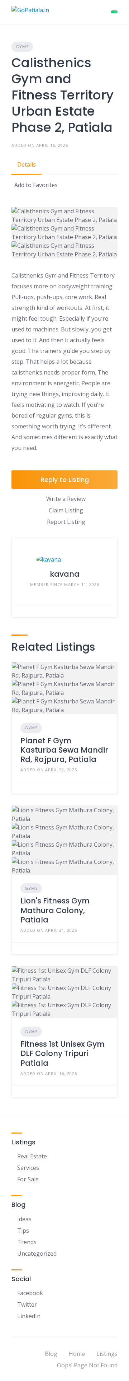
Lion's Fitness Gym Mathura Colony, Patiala (55, 910)
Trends (27, 1242)
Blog (51, 1354)
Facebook (30, 1293)
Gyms (22, 46)
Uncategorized (37, 1253)
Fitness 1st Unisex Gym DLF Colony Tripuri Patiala (62, 1053)
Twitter (27, 1304)
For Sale (28, 1179)
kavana (65, 574)
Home (77, 1354)
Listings (107, 1354)
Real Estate (32, 1156)
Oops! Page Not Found (87, 1365)
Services (28, 1168)
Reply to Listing (64, 479)
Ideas (24, 1219)
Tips (23, 1230)
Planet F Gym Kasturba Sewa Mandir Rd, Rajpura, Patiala (64, 750)
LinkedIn (28, 1316)
